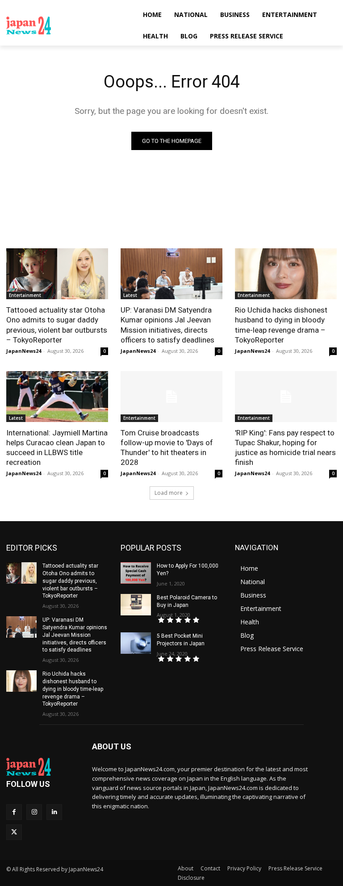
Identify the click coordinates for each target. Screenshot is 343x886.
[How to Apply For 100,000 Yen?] (136, 573)
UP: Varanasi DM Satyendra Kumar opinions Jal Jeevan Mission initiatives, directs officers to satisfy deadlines (167, 324)
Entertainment (25, 295)
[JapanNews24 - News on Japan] (42, 767)
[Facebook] (14, 812)
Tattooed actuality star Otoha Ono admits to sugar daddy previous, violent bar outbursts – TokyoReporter (56, 324)
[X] (14, 832)
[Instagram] (34, 812)
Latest (130, 295)
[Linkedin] (54, 812)
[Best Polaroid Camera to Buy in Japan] (136, 604)
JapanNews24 (23, 350)
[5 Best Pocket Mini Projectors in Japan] (136, 643)
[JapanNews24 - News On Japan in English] (67, 25)
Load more (169, 493)
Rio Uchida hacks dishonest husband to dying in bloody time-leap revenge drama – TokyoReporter (281, 324)
